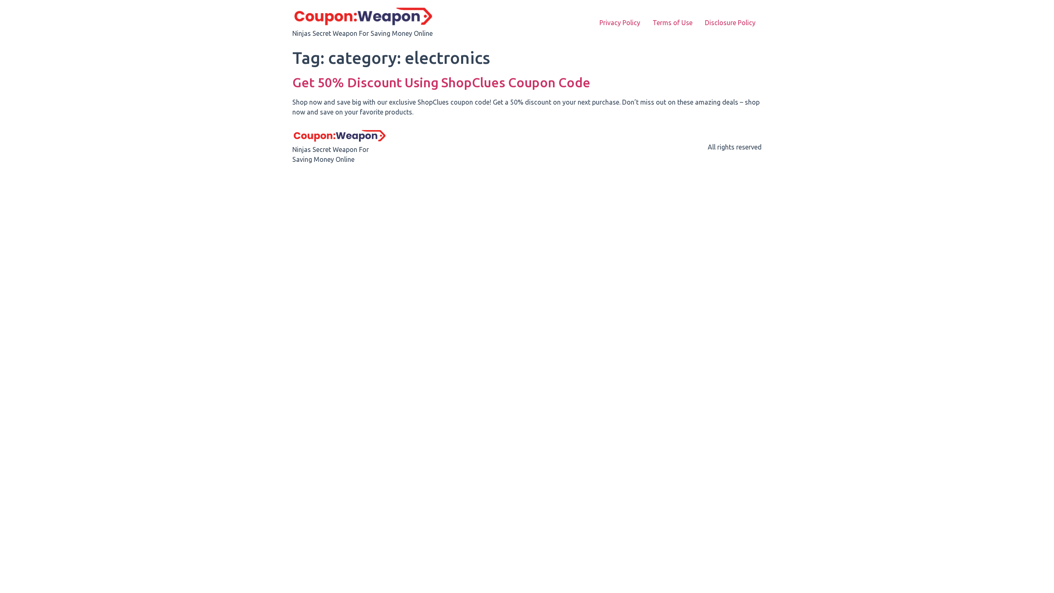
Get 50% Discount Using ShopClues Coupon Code (441, 82)
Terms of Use (673, 22)
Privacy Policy (619, 22)
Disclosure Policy (730, 22)
